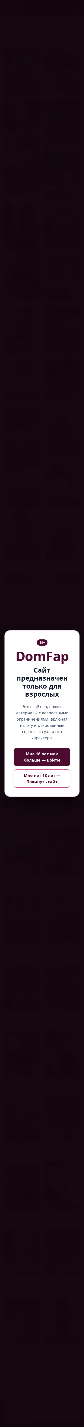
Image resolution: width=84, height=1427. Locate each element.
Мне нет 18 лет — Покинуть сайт (42, 778)
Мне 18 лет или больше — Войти (42, 757)
